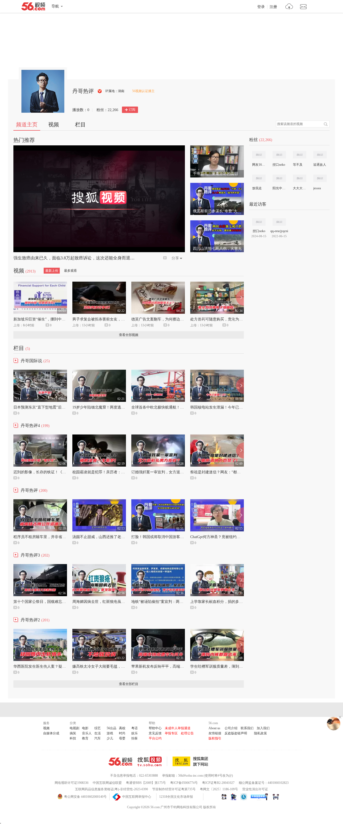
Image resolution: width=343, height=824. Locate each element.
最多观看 (70, 271)
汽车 (97, 738)
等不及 (298, 165)
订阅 (132, 109)
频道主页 (27, 124)
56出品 (111, 728)
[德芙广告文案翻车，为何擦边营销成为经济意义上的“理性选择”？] (158, 284)
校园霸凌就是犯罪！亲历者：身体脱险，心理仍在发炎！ (119, 472)
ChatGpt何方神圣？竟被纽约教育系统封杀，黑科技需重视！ (239, 537)
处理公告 (187, 733)
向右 (240, 298)
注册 (273, 7)
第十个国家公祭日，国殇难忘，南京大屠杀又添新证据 (58, 602)
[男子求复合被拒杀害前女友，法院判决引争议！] (99, 284)
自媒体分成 (51, 733)
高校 (122, 728)
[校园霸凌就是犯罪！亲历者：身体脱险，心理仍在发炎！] (99, 437)
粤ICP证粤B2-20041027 (218, 783)
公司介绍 (231, 728)
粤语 (134, 728)
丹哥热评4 (30, 425)
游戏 (110, 733)
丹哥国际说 (31, 360)
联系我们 (247, 728)
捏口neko (279, 165)
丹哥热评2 (30, 620)
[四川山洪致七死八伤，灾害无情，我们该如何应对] (217, 223)
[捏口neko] (279, 154)
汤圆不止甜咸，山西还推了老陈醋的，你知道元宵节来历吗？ (123, 537)
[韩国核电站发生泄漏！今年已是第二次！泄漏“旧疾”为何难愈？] (217, 372)
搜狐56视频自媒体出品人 (100, 91)
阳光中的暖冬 (279, 188)
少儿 (110, 738)
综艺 (97, 728)
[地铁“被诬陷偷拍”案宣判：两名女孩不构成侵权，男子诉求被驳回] (158, 566)
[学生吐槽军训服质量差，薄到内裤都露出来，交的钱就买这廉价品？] (217, 631)
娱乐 (134, 733)
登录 (261, 7)
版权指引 (214, 738)
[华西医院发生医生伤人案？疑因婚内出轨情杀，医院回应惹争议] (40, 631)
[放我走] (259, 178)
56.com (33, 7)
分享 (175, 258)
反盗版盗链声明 (236, 733)
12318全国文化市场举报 (176, 797)
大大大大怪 (299, 188)
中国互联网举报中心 (136, 797)
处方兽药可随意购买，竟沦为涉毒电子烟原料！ (229, 319)
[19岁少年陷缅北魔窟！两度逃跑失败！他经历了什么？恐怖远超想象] (99, 372)
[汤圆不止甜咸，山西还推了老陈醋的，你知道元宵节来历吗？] (99, 502)
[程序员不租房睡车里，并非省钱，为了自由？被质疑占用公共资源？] (40, 502)
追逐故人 (319, 165)
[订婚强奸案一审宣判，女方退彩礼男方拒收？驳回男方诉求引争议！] (158, 437)
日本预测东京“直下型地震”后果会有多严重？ (50, 407)
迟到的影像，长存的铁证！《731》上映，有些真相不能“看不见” (66, 472)
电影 (85, 728)
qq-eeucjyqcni (279, 231)
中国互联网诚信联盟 (107, 783)
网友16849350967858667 (258, 165)
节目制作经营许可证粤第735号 (174, 789)
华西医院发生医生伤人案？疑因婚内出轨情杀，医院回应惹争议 (65, 666)
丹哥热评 (29, 490)
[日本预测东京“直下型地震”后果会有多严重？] (40, 372)
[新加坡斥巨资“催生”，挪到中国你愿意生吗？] (40, 284)
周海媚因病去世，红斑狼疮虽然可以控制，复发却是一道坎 (121, 602)
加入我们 (263, 728)
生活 (97, 733)
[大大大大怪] (299, 178)
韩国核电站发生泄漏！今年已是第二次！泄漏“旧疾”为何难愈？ (242, 407)
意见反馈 (155, 733)
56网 (120, 762)
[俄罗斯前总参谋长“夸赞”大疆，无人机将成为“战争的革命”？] (217, 185)
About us (214, 728)
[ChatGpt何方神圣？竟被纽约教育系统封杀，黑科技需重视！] (217, 502)
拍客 (134, 738)
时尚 (122, 733)
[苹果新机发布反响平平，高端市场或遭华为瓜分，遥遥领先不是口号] (158, 631)
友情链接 (214, 733)
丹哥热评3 (30, 555)
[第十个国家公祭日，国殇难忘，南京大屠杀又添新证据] (40, 566)
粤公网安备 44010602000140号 (85, 797)
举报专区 (171, 733)
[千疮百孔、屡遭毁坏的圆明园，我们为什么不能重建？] (217, 148)
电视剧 (74, 728)
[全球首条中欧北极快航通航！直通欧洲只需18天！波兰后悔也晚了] (158, 372)
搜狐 (191, 761)
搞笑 (73, 733)
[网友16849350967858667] (259, 154)
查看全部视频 (128, 335)
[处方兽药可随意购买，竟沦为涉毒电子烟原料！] (217, 284)
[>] (289, 7)
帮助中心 (155, 728)
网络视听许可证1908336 (71, 783)
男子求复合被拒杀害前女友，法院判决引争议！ (111, 319)
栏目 (80, 124)
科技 (73, 738)
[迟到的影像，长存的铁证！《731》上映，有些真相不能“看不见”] (40, 437)
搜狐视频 (152, 761)
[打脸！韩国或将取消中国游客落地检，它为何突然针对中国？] (158, 502)
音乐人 (87, 733)
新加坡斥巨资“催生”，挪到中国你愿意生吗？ (50, 319)
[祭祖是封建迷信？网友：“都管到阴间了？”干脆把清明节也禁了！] (217, 437)
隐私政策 (260, 733)
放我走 (257, 188)
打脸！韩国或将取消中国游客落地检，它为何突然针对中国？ (182, 537)
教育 (85, 738)
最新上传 (51, 271)
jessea (317, 188)
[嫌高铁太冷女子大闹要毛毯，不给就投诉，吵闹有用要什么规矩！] (99, 631)
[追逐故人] (320, 154)
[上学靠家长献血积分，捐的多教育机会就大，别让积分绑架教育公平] (217, 566)
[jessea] (320, 178)
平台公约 (155, 738)
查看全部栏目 (128, 684)
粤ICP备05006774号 (184, 783)
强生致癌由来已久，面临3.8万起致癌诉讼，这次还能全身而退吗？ (76, 258)
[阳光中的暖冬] (279, 178)
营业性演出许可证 (255, 789)
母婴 (122, 738)
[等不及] (299, 154)
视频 (53, 124)
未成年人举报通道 (178, 728)
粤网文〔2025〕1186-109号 (219, 789)
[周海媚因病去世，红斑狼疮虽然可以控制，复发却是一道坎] (99, 566)
